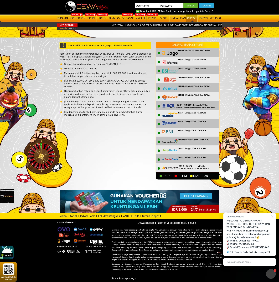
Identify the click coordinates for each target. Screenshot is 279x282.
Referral (216, 18)
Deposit (191, 18)
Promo (203, 18)
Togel (102, 18)
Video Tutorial (68, 216)
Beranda (62, 18)
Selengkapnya (207, 209)
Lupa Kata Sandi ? (203, 11)
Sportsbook (77, 18)
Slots (163, 18)
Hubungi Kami (183, 11)
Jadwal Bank (87, 216)
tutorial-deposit (151, 216)
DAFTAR (206, 5)
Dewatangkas (117, 230)
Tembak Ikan (178, 18)
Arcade (140, 18)
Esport (91, 18)
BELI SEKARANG (196, 196)
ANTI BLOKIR (131, 216)
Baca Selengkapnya (124, 278)
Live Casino (127, 18)
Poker (152, 18)
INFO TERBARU (67, 25)
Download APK (148, 11)
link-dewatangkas (109, 216)
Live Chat (166, 11)
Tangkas (114, 18)
